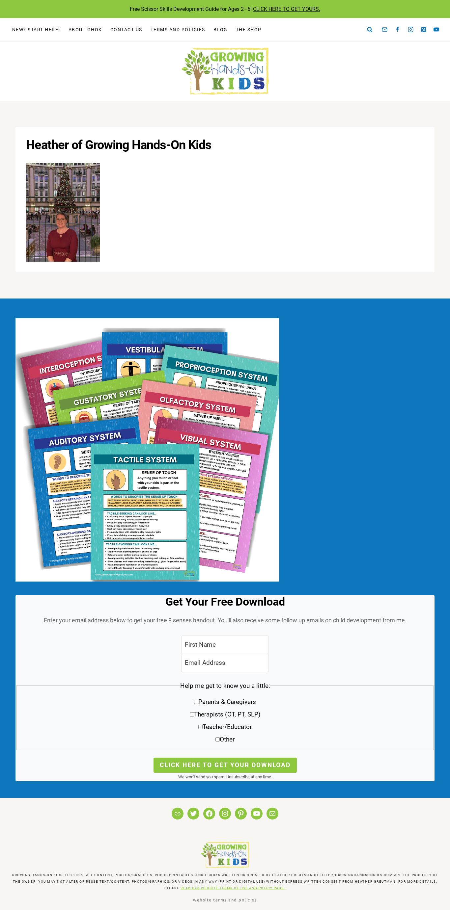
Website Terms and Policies (225, 899)
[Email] (384, 29)
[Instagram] (410, 29)
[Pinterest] (423, 29)
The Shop (249, 29)
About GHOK (85, 29)
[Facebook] (397, 29)
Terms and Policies (178, 29)
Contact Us (126, 29)
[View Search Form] (370, 30)
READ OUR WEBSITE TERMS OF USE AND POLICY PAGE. (233, 888)
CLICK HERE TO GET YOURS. (286, 9)
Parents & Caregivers (227, 702)
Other (227, 739)
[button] (225, 715)
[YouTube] (436, 29)
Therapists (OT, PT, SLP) (227, 714)
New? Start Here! (36, 29)
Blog (220, 29)
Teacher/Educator (227, 727)
